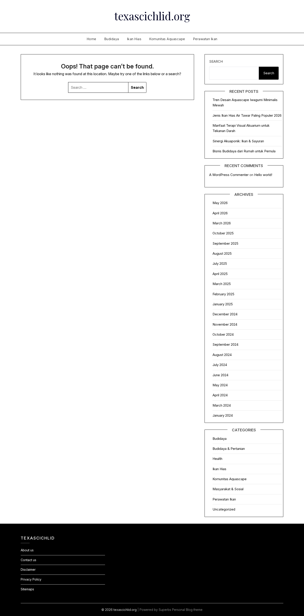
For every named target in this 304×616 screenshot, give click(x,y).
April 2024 (220, 395)
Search (216, 61)
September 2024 (225, 344)
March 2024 (222, 405)
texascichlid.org (152, 16)
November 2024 (225, 324)
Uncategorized (224, 509)
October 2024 (223, 334)
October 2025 (223, 233)
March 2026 (222, 223)
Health (217, 459)
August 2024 (222, 355)
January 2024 (223, 415)
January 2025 (223, 304)
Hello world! (263, 175)
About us (27, 550)
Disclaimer (28, 569)
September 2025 (225, 243)
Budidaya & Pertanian (229, 448)
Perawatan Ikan (205, 39)
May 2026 (220, 203)
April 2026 (220, 213)
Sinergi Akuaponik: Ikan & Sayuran (238, 141)
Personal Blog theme (187, 610)
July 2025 (220, 263)
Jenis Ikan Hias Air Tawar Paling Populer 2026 (247, 115)
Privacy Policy (31, 579)
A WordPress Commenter (229, 175)
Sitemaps (27, 589)
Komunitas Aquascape (167, 39)
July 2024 (220, 365)
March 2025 (222, 284)
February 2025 (223, 294)
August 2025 (222, 253)
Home (91, 39)
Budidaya (111, 39)
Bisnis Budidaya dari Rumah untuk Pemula (244, 151)
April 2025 (220, 274)
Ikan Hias (134, 39)
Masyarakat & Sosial (228, 489)
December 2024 (225, 314)
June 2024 (220, 375)
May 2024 (220, 385)
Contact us (28, 560)
